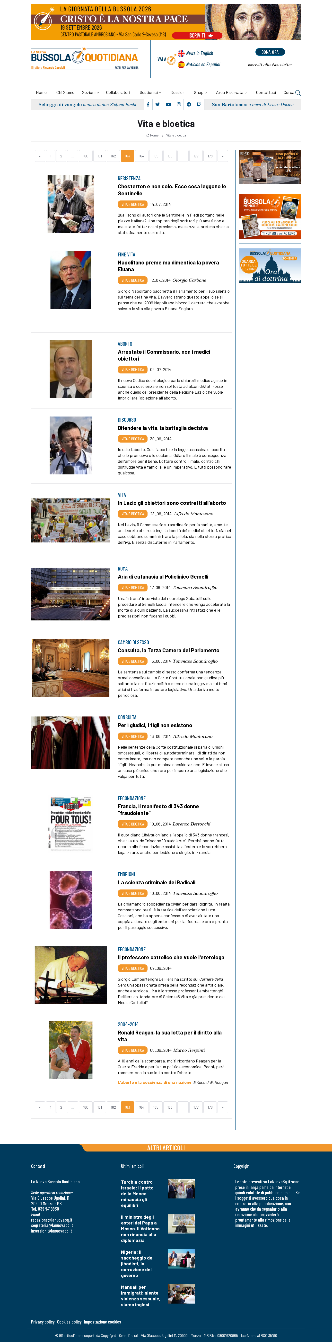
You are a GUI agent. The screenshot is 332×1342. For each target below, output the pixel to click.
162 (113, 156)
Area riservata (229, 92)
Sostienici (149, 92)
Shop (198, 92)
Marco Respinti (189, 1050)
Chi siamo (65, 92)
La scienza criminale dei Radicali (156, 882)
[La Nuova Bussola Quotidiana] (85, 59)
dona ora (270, 52)
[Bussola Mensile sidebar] (270, 216)
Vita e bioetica (176, 135)
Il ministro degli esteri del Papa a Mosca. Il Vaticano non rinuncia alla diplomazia (140, 1228)
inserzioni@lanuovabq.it (51, 1230)
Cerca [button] (289, 92)
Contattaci (266, 92)
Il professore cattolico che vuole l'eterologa (171, 957)
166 (170, 156)
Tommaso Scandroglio (195, 587)
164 (141, 156)
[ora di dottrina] (270, 265)
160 (85, 156)
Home (41, 92)
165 (155, 156)
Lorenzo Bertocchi (191, 824)
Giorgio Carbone (189, 280)
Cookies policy (69, 1321)
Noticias (203, 64)
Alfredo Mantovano (193, 513)
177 (196, 156)
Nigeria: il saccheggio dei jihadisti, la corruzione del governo (137, 1263)
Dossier (177, 92)
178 (210, 156)
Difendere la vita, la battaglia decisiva (163, 427)
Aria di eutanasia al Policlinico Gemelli (163, 576)
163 (127, 156)
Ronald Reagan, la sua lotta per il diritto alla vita (170, 1036)
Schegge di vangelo (60, 104)
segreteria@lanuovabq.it (52, 1225)
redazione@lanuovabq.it (51, 1220)
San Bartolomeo (229, 104)
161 (99, 156)
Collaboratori (118, 92)
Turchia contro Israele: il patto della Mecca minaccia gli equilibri (137, 1193)
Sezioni (89, 92)
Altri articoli (166, 1147)
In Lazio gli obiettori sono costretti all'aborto (172, 502)
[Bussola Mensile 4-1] (270, 167)
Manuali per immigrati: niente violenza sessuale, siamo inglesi (140, 1295)
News (199, 53)
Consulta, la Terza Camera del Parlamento (168, 650)
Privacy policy (42, 1321)
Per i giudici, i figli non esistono (155, 725)
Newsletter (270, 65)
